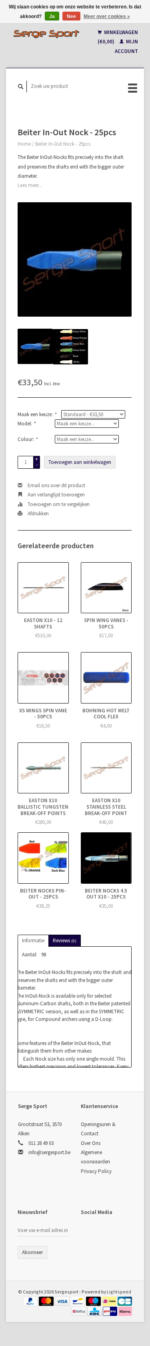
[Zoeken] (21, 86)
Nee (71, 16)
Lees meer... (30, 185)
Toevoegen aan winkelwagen (79, 462)
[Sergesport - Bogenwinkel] (46, 33)
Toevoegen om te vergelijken (58, 504)
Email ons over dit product (55, 485)
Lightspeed (119, 1292)
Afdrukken (37, 513)
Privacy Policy (96, 1171)
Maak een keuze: (37, 414)
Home (24, 143)
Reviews (64, 940)
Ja (52, 16)
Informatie (33, 940)
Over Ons (90, 1143)
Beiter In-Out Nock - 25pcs (62, 143)
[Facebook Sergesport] (88, 1233)
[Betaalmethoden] (31, 1300)
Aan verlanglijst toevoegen (55, 494)
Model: (26, 423)
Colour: (27, 439)
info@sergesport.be (49, 1152)
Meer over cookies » (107, 16)
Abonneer (32, 1252)
